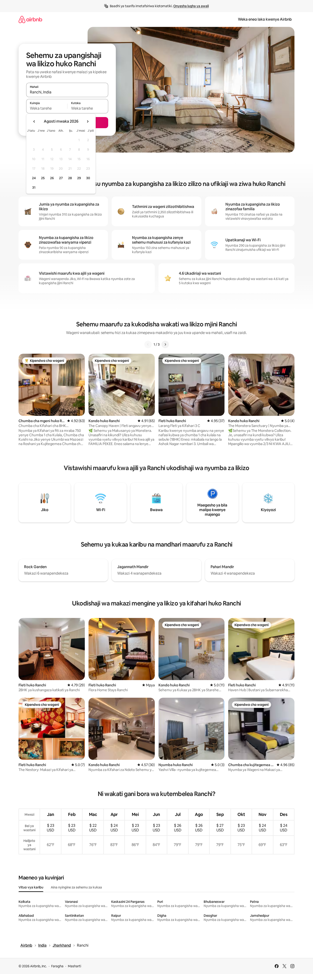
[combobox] (67, 92)
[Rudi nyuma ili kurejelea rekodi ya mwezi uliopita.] (34, 121)
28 (70, 178)
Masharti (74, 966)
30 (88, 178)
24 (34, 178)
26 (52, 178)
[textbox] (46, 108)
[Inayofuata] (165, 344)
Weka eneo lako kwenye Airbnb (265, 19)
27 (61, 178)
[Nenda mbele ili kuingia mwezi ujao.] (87, 121)
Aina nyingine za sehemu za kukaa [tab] (76, 887)
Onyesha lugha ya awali (191, 6)
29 (79, 178)
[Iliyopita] (148, 344)
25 (43, 178)
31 (33, 187)
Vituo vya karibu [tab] (31, 887)
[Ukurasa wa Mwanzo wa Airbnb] (30, 19)
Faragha (57, 966)
